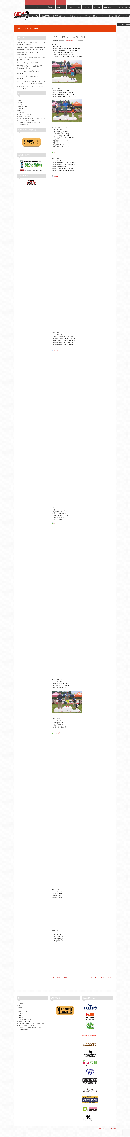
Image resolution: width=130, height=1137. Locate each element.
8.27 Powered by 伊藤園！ (61, 977)
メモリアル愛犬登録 (22, 125)
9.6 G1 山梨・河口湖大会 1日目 (69, 36)
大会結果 (73, 40)
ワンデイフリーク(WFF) (23, 116)
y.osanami (67, 40)
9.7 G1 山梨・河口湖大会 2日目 (101, 977)
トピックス (20, 98)
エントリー (20, 108)
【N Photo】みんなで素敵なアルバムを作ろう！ (30, 122)
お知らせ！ (20, 100)
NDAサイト (20, 104)
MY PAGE (20, 110)
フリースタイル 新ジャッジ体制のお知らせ (29, 76)
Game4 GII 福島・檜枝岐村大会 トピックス (29, 71)
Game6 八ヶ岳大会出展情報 (25, 63)
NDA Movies (20, 112)
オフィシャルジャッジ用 (24, 114)
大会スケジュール (22, 106)
